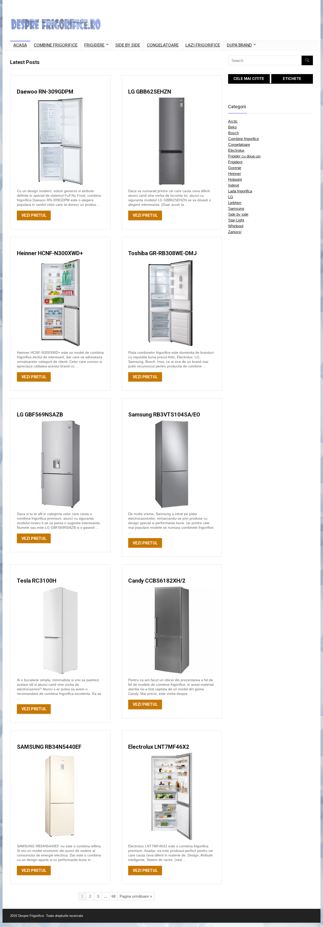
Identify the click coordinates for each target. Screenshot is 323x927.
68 (114, 896)
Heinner (234, 173)
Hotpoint (235, 179)
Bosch (233, 133)
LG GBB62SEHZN (149, 92)
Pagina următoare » (136, 896)
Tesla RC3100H (36, 581)
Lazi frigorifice (202, 45)
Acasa (20, 45)
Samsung (236, 208)
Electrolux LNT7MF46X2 (158, 747)
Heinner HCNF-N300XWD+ (50, 253)
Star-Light (236, 220)
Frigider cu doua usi (244, 156)
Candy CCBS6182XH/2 (156, 581)
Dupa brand (239, 45)
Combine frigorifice (55, 45)
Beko (232, 127)
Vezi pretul (33, 215)
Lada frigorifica (240, 191)
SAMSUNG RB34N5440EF (49, 747)
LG (230, 197)
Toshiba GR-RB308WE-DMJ (162, 253)
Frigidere (94, 45)
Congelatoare (163, 45)
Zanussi (234, 232)
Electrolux (236, 150)
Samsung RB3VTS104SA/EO (164, 414)
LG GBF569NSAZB (40, 414)
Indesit (233, 185)
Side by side (127, 45)
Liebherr (234, 203)
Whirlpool (235, 226)
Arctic (233, 121)
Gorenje (234, 168)
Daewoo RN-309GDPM (45, 92)
